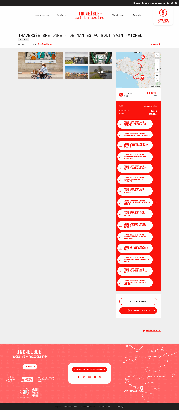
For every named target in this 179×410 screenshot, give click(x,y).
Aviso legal (120, 407)
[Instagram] (89, 377)
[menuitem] (42, 15)
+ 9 (100, 72)
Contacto (30, 367)
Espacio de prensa (88, 407)
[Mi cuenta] (168, 3)
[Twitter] (84, 377)
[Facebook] (78, 377)
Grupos (58, 407)
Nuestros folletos (105, 407)
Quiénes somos (70, 407)
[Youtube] (95, 377)
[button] (172, 3)
